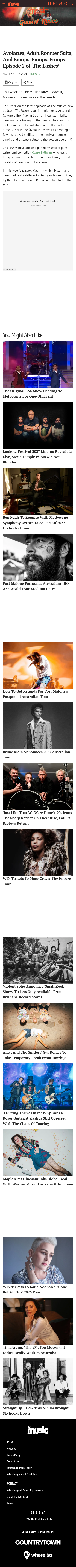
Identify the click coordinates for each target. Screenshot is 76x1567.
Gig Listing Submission (17, 1496)
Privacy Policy (13, 1454)
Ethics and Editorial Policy (19, 1467)
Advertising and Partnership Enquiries (25, 1490)
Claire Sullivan (42, 152)
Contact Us (12, 1502)
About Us (11, 1448)
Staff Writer (36, 74)
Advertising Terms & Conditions (22, 1474)
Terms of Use (13, 1461)
